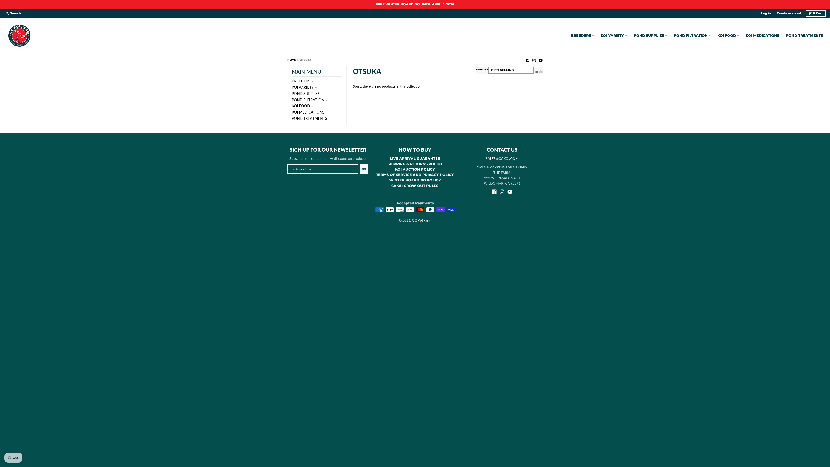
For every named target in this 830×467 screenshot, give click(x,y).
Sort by (482, 69)
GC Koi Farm (421, 220)
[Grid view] (536, 71)
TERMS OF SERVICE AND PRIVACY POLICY (415, 175)
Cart (818, 13)
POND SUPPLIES (306, 93)
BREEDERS (301, 81)
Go (364, 169)
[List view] (541, 71)
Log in (766, 13)
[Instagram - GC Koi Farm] (534, 60)
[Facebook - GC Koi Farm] (528, 60)
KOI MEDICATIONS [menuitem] (762, 36)
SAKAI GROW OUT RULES (414, 186)
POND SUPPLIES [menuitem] (649, 36)
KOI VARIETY (303, 87)
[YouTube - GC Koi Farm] (541, 60)
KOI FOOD (301, 106)
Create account (789, 13)
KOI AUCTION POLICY (415, 169)
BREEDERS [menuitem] (581, 36)
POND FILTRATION (308, 100)
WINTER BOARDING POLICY (415, 180)
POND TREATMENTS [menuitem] (804, 36)
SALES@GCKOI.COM (502, 158)
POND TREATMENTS (309, 118)
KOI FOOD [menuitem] (726, 36)
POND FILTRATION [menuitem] (691, 36)
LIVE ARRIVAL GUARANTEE (415, 159)
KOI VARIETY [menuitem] (612, 36)
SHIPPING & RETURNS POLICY (415, 164)
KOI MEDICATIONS (308, 112)
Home (291, 59)
